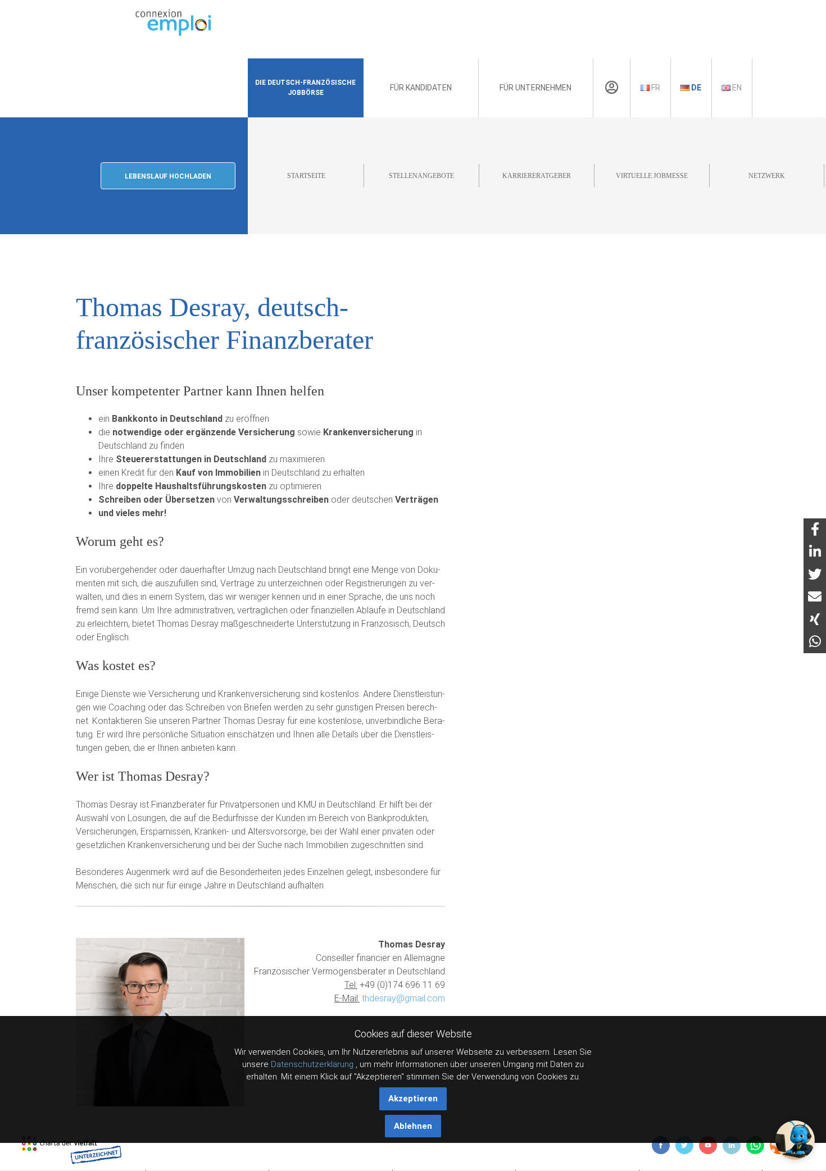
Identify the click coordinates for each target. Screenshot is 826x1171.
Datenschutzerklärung (312, 1064)
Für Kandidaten (421, 87)
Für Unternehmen (535, 87)
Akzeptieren (413, 1098)
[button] (795, 1140)
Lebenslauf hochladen (168, 176)
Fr (655, 87)
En (736, 87)
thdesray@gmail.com (403, 998)
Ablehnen (413, 1126)
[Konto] (611, 88)
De (695, 87)
